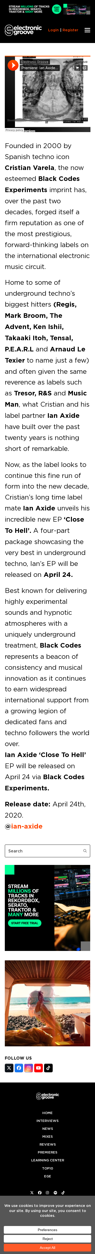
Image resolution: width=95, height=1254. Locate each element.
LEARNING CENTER (47, 1160)
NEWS (47, 1129)
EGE (47, 1176)
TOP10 (47, 1168)
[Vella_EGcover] (47, 1044)
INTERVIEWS (47, 1121)
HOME (47, 1113)
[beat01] (47, 949)
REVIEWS (48, 1144)
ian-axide (27, 826)
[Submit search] (85, 850)
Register (70, 30)
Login (53, 30)
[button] (87, 30)
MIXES (47, 1136)
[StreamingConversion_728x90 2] (47, 13)
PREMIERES (47, 1152)
